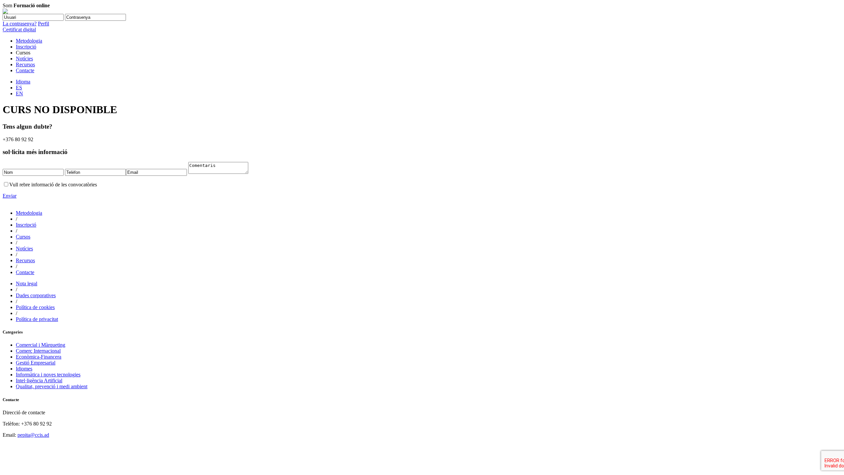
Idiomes (24, 368)
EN (19, 93)
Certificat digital (19, 29)
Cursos (23, 236)
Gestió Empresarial (35, 362)
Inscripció (26, 46)
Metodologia (29, 41)
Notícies (24, 58)
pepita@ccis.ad (33, 435)
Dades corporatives (36, 295)
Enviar (9, 196)
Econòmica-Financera (38, 357)
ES (19, 87)
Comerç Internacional (38, 351)
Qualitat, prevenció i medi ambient (51, 386)
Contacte (25, 70)
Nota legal (26, 283)
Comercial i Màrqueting (40, 345)
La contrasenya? (20, 23)
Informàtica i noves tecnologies (48, 374)
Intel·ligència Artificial (39, 380)
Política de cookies (35, 307)
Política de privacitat (37, 319)
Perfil (43, 23)
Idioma (23, 81)
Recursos (25, 64)
